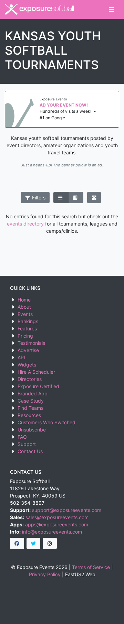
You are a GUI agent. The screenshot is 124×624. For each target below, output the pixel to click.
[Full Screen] (94, 198)
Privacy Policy (45, 574)
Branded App (33, 393)
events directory (25, 224)
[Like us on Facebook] (17, 543)
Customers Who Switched (46, 422)
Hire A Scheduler (36, 372)
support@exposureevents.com (66, 510)
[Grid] (75, 198)
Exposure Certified (38, 386)
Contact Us (30, 451)
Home (24, 300)
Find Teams (30, 408)
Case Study (31, 401)
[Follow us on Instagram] (50, 543)
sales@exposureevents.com (57, 517)
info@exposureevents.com (52, 532)
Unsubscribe (32, 430)
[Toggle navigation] (111, 9)
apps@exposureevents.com (56, 524)
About (24, 307)
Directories (30, 379)
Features (27, 328)
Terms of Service (91, 567)
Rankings (28, 321)
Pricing (25, 336)
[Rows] (61, 198)
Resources (29, 415)
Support (27, 444)
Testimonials (31, 343)
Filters (38, 197)
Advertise (28, 350)
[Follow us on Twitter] (34, 543)
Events (25, 314)
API (21, 357)
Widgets (27, 365)
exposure (46, 9)
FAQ (22, 437)
